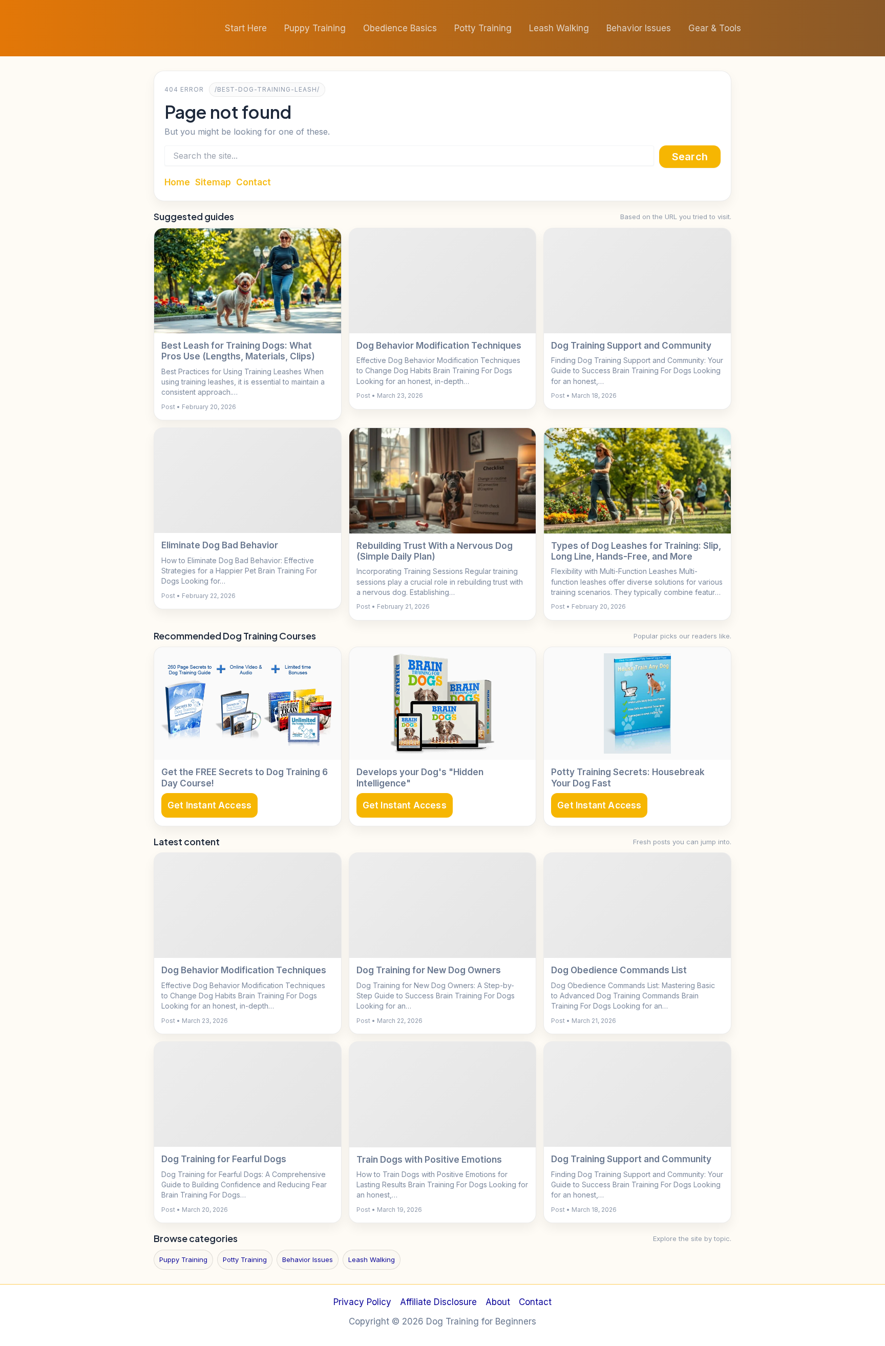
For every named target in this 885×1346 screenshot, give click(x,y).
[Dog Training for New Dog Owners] (442, 905)
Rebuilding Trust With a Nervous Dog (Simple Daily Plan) (434, 551)
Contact (253, 182)
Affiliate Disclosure (438, 1302)
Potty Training (483, 28)
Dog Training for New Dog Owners (428, 970)
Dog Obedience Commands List (619, 970)
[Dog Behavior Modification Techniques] (442, 280)
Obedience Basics (400, 28)
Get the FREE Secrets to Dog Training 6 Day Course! (244, 777)
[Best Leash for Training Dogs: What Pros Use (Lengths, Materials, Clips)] (247, 280)
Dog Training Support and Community (631, 345)
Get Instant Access (209, 805)
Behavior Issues (638, 28)
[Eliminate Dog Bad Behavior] (247, 480)
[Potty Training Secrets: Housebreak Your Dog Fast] (637, 703)
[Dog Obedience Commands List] (637, 905)
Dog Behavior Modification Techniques (438, 345)
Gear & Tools (714, 28)
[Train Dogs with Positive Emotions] (442, 1094)
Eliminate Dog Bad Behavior (219, 545)
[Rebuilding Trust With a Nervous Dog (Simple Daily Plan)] (442, 480)
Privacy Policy (362, 1302)
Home (177, 182)
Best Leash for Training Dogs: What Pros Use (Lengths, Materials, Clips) (238, 350)
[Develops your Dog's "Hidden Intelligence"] (442, 703)
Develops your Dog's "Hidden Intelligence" (419, 777)
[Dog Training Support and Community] (637, 280)
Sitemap (213, 182)
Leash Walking (559, 28)
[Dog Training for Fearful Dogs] (247, 1094)
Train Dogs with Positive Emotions (429, 1160)
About (498, 1302)
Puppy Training (315, 28)
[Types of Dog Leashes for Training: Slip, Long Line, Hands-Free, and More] (637, 480)
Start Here (246, 28)
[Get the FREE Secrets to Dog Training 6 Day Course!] (247, 703)
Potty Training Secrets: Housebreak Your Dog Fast (628, 777)
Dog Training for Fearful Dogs (223, 1159)
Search (690, 157)
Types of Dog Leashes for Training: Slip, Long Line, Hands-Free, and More (636, 551)
